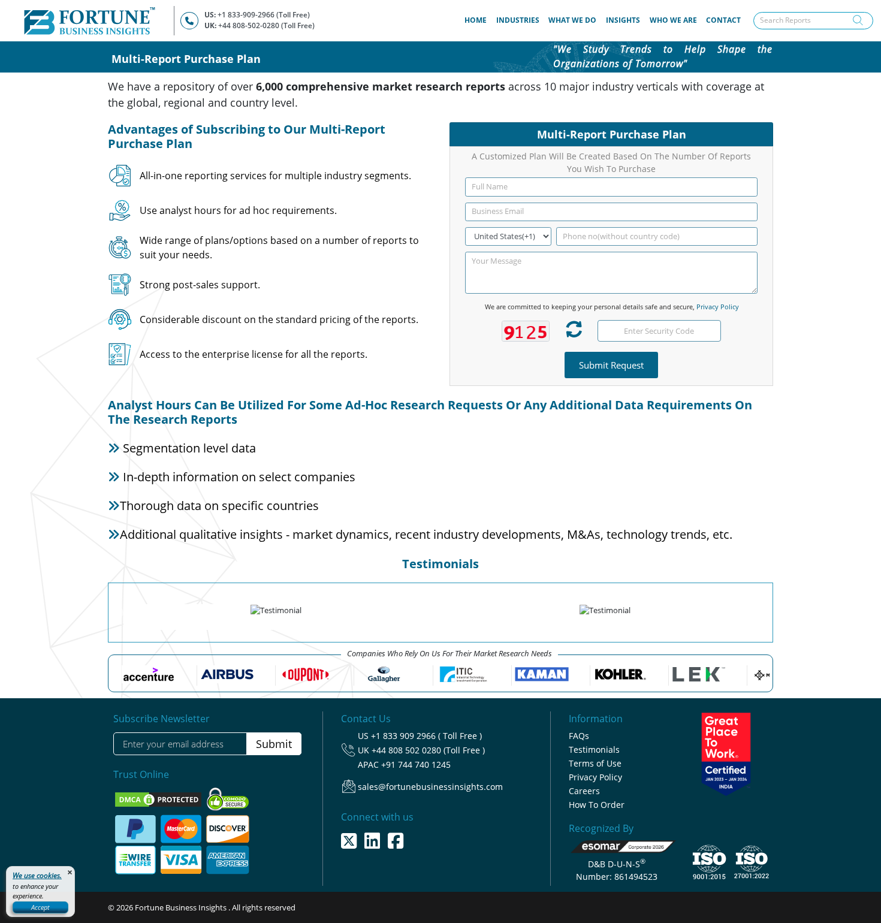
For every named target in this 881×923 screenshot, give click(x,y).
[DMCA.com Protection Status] (159, 798)
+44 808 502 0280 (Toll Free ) (428, 750)
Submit (274, 744)
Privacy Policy (717, 306)
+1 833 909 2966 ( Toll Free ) (426, 735)
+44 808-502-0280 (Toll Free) (266, 25)
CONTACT (723, 20)
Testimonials (594, 749)
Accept (40, 907)
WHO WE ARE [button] (673, 20)
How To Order (596, 804)
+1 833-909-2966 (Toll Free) (264, 15)
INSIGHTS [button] (623, 20)
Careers (584, 791)
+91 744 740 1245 (416, 764)
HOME (477, 19)
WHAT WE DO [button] (572, 20)
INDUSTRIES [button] (517, 20)
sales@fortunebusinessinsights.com (430, 786)
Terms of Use (595, 763)
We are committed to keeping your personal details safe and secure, (612, 306)
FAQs (579, 735)
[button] (117, 612)
